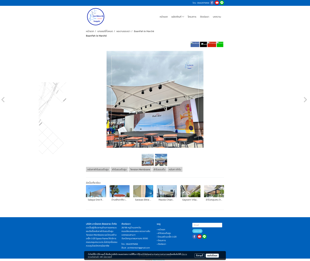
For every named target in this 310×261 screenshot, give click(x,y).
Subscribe (197, 231)
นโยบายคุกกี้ (107, 257)
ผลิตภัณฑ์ (176, 17)
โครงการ (192, 17)
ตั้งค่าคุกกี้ (199, 255)
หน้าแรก (164, 17)
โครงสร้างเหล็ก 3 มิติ (167, 236)
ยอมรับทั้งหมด (212, 255)
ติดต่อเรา (204, 17)
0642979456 (132, 244)
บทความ (217, 17)
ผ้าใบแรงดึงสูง (164, 233)
